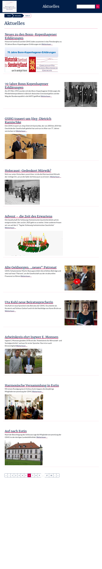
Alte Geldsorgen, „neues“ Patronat (31, 267)
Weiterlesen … (47, 44)
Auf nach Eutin (16, 431)
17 (47, 475)
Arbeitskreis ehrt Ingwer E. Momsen (31, 337)
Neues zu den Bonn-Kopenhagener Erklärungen (31, 36)
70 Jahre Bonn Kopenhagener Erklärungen (26, 85)
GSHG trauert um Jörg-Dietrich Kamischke (28, 120)
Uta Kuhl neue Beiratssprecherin (29, 302)
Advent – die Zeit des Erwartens (28, 216)
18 (51, 475)
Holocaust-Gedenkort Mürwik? (28, 171)
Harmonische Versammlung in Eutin (32, 385)
